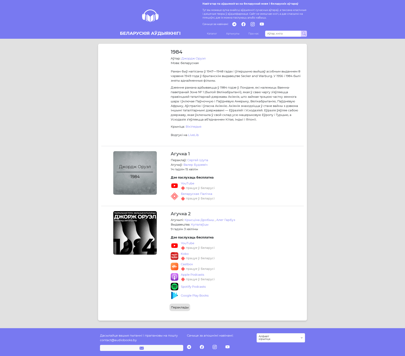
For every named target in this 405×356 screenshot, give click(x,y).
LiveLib (193, 135)
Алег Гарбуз (225, 220)
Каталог (212, 33)
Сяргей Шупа (197, 160)
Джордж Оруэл (193, 58)
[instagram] (253, 24)
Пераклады (180, 307)
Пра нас (253, 33)
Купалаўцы (200, 224)
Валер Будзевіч (195, 165)
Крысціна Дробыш (199, 220)
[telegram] (234, 24)
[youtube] (262, 24)
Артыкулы (233, 33)
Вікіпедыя (193, 126)
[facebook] (243, 24)
